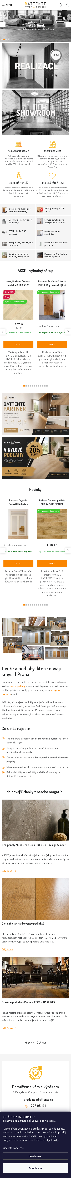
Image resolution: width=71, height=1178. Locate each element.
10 (44, 386)
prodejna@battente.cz (38, 1099)
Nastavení (35, 1156)
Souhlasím (35, 1168)
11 (47, 386)
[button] (3, 24)
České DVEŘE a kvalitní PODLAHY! (2, 39)
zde (22, 1148)
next (68, 332)
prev (3, 332)
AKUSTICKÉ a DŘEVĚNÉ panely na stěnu (6, 39)
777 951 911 (38, 1106)
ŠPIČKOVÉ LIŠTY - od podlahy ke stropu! (8, 39)
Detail (18, 344)
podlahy (21, 686)
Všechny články (35, 1042)
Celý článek (7, 870)
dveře (13, 686)
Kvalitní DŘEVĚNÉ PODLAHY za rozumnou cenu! (4, 39)
